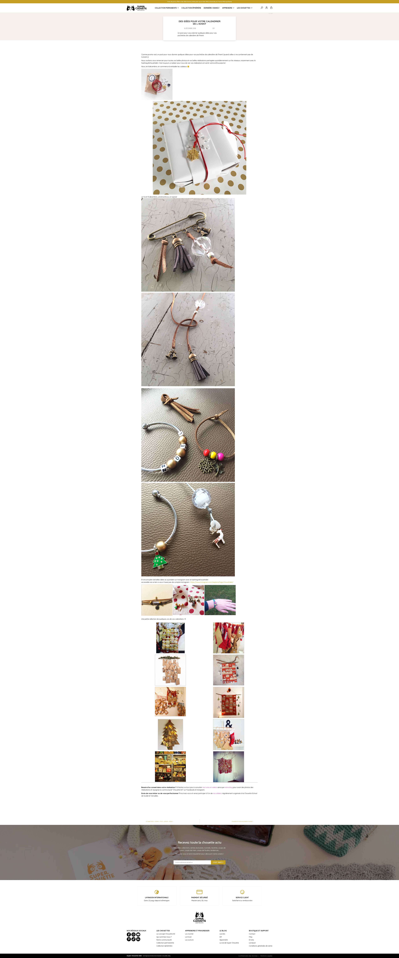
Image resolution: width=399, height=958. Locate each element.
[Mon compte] (267, 7)
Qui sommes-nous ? (164, 937)
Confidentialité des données (248, 956)
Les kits (222, 934)
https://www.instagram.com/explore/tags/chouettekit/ (211, 582)
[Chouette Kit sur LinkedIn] (138, 939)
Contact (252, 934)
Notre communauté (164, 940)
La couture (189, 940)
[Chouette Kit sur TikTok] (133, 939)
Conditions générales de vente (260, 946)
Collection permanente (166, 8)
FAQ (250, 937)
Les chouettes (243, 8)
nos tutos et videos (209, 787)
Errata (251, 940)
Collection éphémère (191, 8)
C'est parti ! (218, 862)
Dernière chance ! (212, 8)
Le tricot (188, 937)
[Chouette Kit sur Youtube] (138, 934)
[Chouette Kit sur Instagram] (133, 934)
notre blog (229, 787)
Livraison (252, 943)
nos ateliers (217, 793)
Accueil (271, 13)
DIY (276, 13)
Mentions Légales (266, 956)
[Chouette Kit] (137, 8)
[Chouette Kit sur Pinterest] (129, 939)
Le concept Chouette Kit (165, 934)
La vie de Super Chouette (229, 943)
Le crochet (189, 934)
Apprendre (227, 8)
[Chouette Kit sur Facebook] (129, 934)
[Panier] (271, 7)
